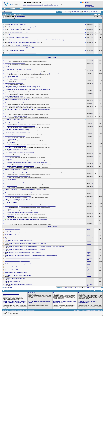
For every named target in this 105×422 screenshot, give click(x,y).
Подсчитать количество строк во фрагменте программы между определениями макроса (27, 162)
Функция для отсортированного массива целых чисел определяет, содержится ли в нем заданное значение (32, 73)
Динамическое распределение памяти (14, 96)
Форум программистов (48, 5)
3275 (85, 11)
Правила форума (19, 16)
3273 (78, 11)
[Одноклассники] (83, 2)
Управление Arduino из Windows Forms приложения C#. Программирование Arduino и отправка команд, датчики (31, 255)
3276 (88, 11)
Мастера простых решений (59, 292)
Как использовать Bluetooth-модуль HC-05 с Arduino (17, 261)
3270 (69, 11)
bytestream (89, 229)
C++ (57, 5)
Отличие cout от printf (12, 186)
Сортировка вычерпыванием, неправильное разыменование (19, 106)
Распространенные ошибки (17, 29)
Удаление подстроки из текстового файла (15, 63)
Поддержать (76, 310)
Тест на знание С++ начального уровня (21, 45)
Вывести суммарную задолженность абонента (16, 182)
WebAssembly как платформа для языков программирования (19, 231)
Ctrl (65, 11)
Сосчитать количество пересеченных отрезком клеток (18, 196)
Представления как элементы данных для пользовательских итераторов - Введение (25, 249)
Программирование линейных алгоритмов (16, 79)
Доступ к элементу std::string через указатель (16, 116)
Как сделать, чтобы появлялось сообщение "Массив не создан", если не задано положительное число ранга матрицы (33, 172)
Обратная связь (98, 310)
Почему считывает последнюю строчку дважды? (18, 176)
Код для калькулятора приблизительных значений (17, 129)
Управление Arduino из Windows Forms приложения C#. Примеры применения (23, 252)
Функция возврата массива (11, 76)
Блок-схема (8, 209)
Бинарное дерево (9, 159)
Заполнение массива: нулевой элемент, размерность (17, 132)
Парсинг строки (10, 216)
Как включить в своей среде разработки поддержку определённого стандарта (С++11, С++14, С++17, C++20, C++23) (36, 40)
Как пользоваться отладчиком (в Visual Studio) (23, 47)
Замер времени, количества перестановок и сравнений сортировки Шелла (22, 86)
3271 (72, 11)
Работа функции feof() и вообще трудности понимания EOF (20, 166)
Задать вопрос (52, 57)
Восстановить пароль (90, 6)
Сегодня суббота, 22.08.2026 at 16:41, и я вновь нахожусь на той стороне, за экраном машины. (14, 302)
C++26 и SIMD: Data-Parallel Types (13, 234)
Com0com (7, 66)
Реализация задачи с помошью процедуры (17, 149)
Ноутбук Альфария (32, 292)
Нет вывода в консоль (10, 139)
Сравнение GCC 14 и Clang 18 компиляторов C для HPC (18, 275)
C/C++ (55, 5)
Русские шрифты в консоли (15, 32)
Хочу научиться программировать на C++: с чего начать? (22, 53)
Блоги (5, 8)
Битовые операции (9, 59)
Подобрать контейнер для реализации (14, 83)
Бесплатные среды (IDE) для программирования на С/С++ (22, 42)
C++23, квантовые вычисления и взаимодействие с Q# (18, 264)
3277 (91, 11)
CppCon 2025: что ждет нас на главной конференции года (18, 240)
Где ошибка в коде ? (11, 142)
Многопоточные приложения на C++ (13, 281)
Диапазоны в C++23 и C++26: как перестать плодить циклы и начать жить (22, 258)
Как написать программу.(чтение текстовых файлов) (17, 199)
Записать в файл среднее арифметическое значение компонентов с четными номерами (25, 189)
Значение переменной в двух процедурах (15, 136)
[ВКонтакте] (81, 2)
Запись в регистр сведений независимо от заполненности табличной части (13, 293)
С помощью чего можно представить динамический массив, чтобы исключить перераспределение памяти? (30, 206)
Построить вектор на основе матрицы (15, 222)
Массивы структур (9, 112)
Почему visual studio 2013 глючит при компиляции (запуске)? (19, 152)
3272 (75, 11)
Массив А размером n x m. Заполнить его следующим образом (20, 122)
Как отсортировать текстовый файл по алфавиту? (17, 99)
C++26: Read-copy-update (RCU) (12, 229)
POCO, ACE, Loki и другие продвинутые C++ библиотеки (18, 284)
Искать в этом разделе (96, 14)
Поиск (20, 8)
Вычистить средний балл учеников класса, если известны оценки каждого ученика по (27, 219)
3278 (94, 11)
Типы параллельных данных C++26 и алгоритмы (16, 237)
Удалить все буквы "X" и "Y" (13, 202)
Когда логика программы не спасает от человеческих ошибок (87, 302)
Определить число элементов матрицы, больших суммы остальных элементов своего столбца (27, 89)
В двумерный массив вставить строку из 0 (15, 119)
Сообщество (12, 8)
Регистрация (88, 5)
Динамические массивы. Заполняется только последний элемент (20, 192)
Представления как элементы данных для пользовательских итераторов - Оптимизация (25, 243)
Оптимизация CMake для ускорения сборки (15, 278)
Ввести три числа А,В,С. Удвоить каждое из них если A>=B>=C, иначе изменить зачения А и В (29, 109)
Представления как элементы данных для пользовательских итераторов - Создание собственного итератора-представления (34, 246)
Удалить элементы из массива (12, 156)
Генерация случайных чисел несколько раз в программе (18, 69)
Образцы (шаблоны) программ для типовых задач (20, 27)
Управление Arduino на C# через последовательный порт (18, 266)
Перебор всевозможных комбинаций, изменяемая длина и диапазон (22, 212)
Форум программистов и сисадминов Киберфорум (33, 5)
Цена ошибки (81, 292)
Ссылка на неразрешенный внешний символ (15, 146)
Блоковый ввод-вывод (10, 179)
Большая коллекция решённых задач (17, 24)
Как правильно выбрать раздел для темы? (19, 37)
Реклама (82, 310)
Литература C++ (13, 34)
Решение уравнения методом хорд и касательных (17, 169)
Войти (88, 2)
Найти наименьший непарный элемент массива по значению (21, 126)
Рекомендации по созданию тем (16, 50)
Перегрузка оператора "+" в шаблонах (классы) (16, 102)
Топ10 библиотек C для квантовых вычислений (16, 272)
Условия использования (89, 310)
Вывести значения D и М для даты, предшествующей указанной (20, 93)
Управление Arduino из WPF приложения (14, 269)
